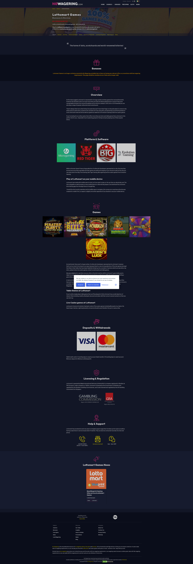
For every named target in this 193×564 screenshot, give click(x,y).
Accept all (80, 285)
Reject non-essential (93, 285)
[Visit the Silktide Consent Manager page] (116, 285)
